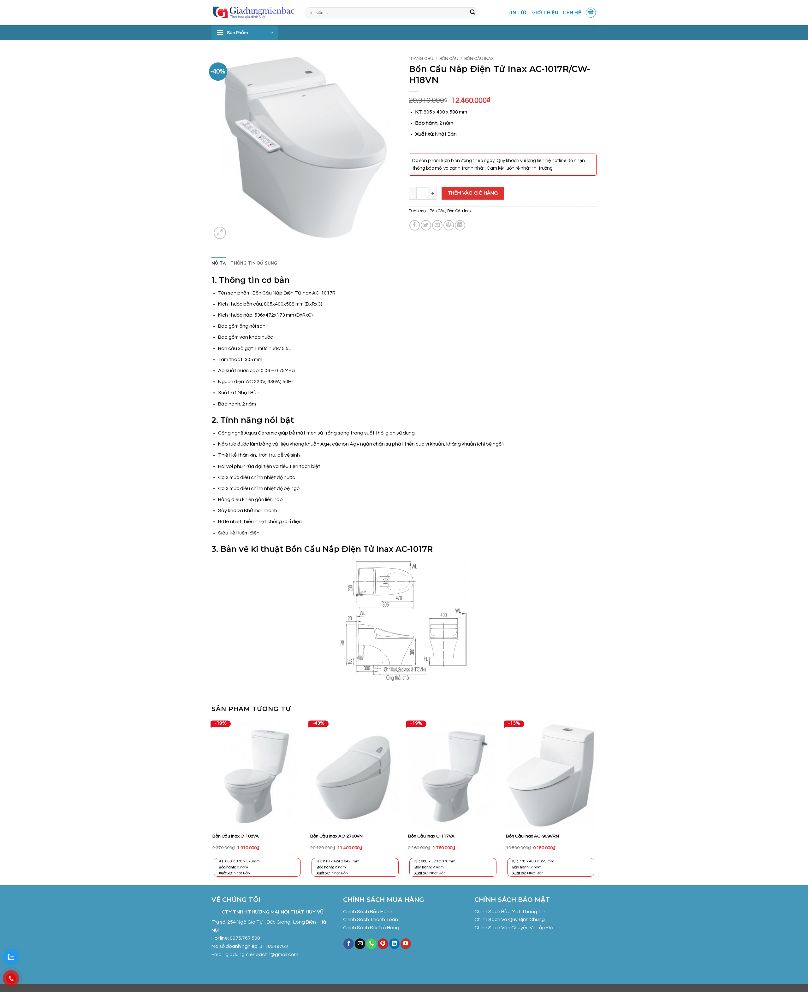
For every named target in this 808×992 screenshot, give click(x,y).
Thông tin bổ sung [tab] (253, 263)
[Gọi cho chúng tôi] (371, 943)
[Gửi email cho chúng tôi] (360, 943)
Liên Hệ (572, 12)
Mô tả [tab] (218, 263)
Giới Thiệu (545, 12)
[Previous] (212, 802)
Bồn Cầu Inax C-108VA (235, 836)
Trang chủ (421, 58)
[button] (591, 13)
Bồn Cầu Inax (479, 58)
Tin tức (518, 12)
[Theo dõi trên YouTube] (406, 943)
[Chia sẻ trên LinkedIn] (460, 225)
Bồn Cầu (448, 58)
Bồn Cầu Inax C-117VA (431, 836)
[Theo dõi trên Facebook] (348, 943)
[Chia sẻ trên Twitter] (426, 225)
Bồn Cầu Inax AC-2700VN (336, 836)
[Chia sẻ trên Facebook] (414, 225)
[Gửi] (472, 12)
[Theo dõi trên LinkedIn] (394, 943)
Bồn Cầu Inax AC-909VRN (532, 836)
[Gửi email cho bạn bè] (437, 225)
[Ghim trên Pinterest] (448, 225)
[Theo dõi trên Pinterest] (383, 943)
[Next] (596, 802)
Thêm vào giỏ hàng (473, 192)
